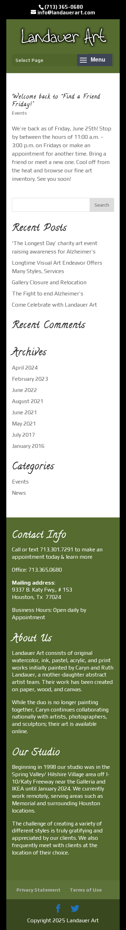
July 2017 (23, 434)
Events (19, 113)
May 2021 (24, 423)
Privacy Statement (38, 890)
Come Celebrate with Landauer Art (54, 304)
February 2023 (30, 378)
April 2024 (25, 367)
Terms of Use (86, 890)
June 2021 (24, 412)
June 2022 (24, 390)
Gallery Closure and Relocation (49, 282)
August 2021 (27, 401)
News (19, 492)
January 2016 (28, 446)
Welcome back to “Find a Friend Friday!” (56, 101)
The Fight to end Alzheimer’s (47, 293)
